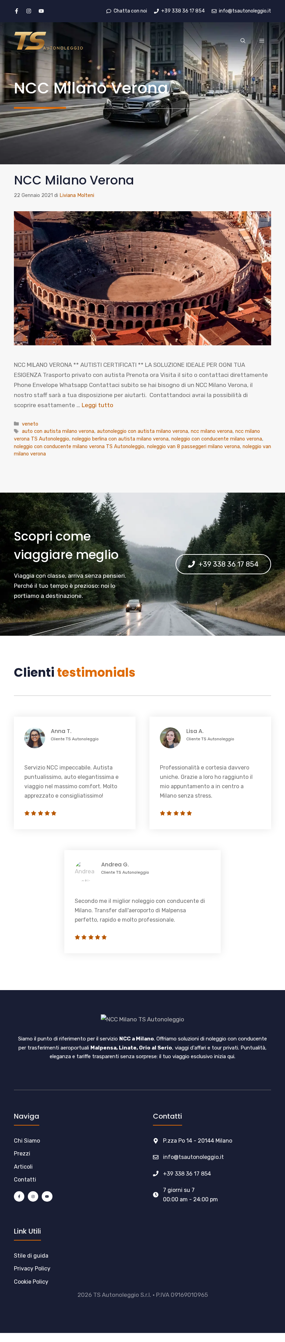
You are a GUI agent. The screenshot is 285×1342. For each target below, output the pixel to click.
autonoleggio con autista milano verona (142, 431)
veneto (30, 424)
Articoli (23, 1166)
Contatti (25, 1179)
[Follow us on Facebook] (16, 11)
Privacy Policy (32, 1268)
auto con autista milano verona (58, 431)
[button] (243, 41)
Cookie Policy (31, 1281)
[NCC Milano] (48, 40)
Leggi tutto (97, 405)
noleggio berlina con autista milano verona (120, 439)
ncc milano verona (212, 431)
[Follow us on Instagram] (28, 11)
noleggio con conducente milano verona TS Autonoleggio (79, 446)
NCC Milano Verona (74, 180)
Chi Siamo (27, 1140)
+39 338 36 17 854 (187, 1173)
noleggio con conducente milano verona (216, 439)
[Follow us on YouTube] (41, 11)
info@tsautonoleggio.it (193, 1157)
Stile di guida (31, 1255)
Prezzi (22, 1153)
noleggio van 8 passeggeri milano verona (193, 446)
